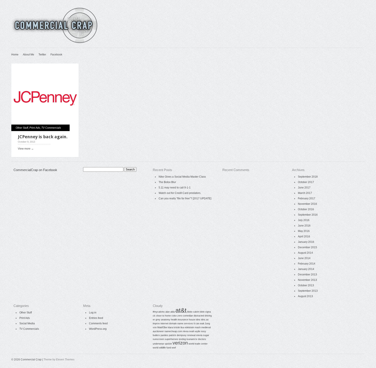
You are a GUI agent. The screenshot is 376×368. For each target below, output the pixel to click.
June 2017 (304, 187)
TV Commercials (51, 127)
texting (182, 339)
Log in (92, 312)
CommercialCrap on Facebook (35, 170)
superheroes (171, 339)
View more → (26, 148)
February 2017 (306, 198)
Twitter (42, 54)
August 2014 (305, 252)
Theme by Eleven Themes (59, 359)
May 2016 (304, 231)
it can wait (199, 323)
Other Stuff (22, 127)
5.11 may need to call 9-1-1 (175, 187)
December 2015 (307, 247)
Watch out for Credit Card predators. (180, 193)
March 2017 (305, 193)
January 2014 (306, 269)
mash (198, 327)
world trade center (198, 343)
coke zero (176, 315)
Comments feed (98, 323)
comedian (188, 315)
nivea (185, 331)
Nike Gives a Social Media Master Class (182, 176)
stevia (199, 335)
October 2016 (306, 209)
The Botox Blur (167, 182)
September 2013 (308, 290)
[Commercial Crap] (54, 42)
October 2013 (306, 285)
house (192, 319)
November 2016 (307, 203)
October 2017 (306, 182)
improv (156, 323)
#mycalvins (159, 311)
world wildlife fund (162, 347)
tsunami (190, 339)
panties (164, 335)
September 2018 (308, 176)
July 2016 (303, 220)
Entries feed (96, 318)
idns (198, 319)
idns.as (205, 319)
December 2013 (307, 274)
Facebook (56, 54)
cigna (208, 311)
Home (14, 54)
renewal (191, 335)
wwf (174, 347)
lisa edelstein (187, 327)
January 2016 (306, 241)
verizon (180, 343)
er (154, 319)
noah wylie (194, 331)
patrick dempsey (177, 335)
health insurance (179, 319)
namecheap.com (173, 331)
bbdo (189, 311)
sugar (206, 335)
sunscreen (158, 339)
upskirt (168, 343)
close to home (163, 315)
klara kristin (174, 327)
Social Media (27, 323)
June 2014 (304, 258)
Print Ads (34, 127)
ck (154, 315)
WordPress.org (98, 328)
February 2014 (306, 263)
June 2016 (304, 225)
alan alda (170, 311)
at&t (180, 310)
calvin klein (199, 311)
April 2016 (304, 236)
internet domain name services (177, 323)
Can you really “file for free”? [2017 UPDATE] (185, 198)
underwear (158, 343)
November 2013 (307, 279)
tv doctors (200, 339)
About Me (28, 54)
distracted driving (203, 315)
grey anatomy (163, 319)
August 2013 (305, 296)
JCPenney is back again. (42, 136)
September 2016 (308, 214)
